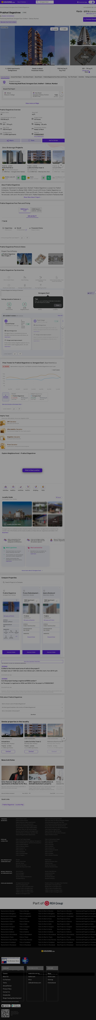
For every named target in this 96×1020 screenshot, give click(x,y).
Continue (48, 1016)
